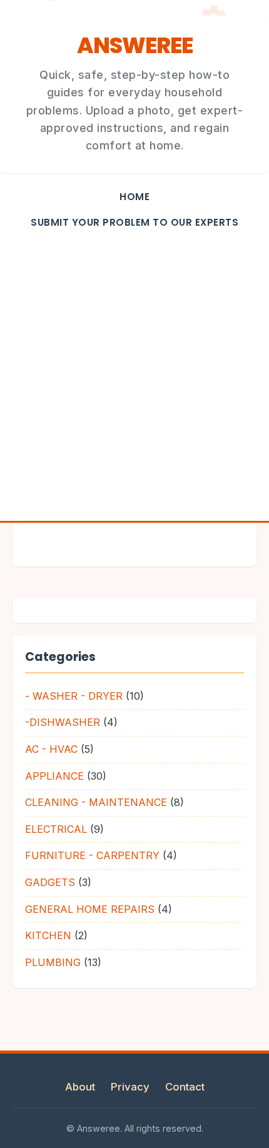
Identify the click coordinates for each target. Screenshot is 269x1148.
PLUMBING (53, 962)
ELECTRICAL (56, 829)
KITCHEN (48, 935)
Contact (185, 1086)
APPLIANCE (54, 776)
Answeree (135, 45)
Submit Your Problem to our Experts (134, 222)
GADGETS (50, 882)
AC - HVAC (51, 749)
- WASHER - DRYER (74, 696)
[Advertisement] (134, 380)
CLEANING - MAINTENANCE (96, 802)
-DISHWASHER (62, 722)
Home (134, 196)
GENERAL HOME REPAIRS (90, 909)
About (80, 1086)
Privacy (130, 1086)
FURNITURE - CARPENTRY (92, 855)
